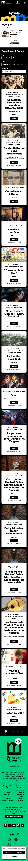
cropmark (16, 766)
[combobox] (14, 71)
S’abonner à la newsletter (14, 816)
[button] (13, 57)
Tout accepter (8, 852)
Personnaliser (14, 856)
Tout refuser (19, 852)
